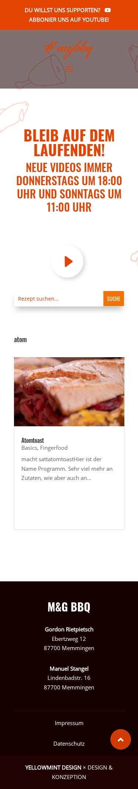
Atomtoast (32, 440)
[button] (120, 739)
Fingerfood (54, 447)
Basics (29, 447)
